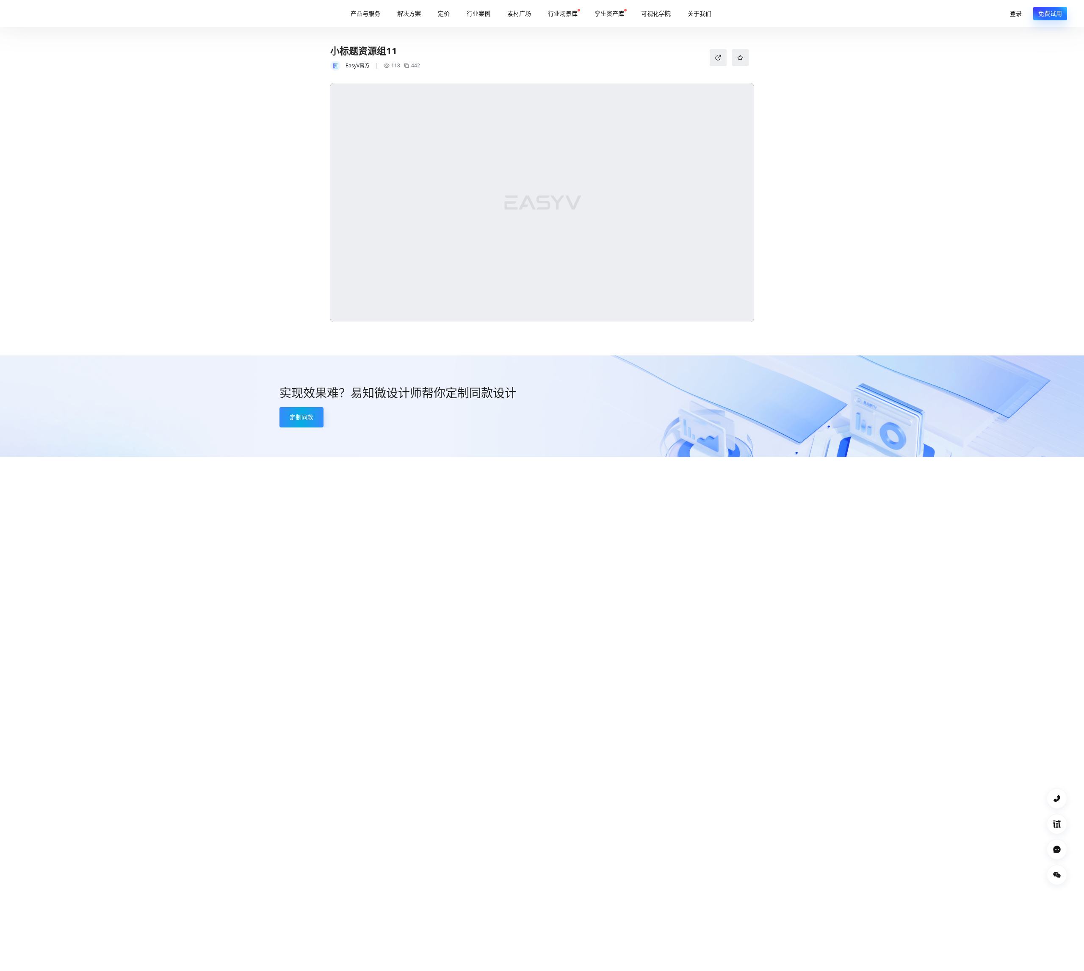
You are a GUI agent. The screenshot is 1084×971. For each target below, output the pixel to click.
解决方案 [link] (409, 13)
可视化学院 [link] (656, 13)
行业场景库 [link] (563, 13)
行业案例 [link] (478, 13)
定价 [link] (444, 13)
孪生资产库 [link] (609, 13)
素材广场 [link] (519, 13)
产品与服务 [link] (365, 13)
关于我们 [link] (699, 13)
